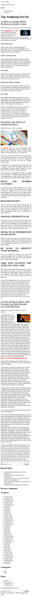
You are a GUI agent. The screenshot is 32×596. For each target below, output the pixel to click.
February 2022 (8, 552)
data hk (16, 107)
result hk (5, 148)
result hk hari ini (11, 291)
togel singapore (8, 11)
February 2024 (8, 515)
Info (8, 107)
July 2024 (7, 507)
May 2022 (7, 547)
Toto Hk (6, 12)
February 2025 (8, 496)
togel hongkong (16, 116)
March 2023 (7, 533)
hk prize (13, 108)
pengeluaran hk (24, 113)
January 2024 (8, 517)
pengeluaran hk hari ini (9, 290)
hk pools (7, 108)
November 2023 (8, 520)
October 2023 (8, 522)
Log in (6, 580)
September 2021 (8, 560)
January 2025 (8, 498)
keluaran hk (23, 110)
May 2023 (7, 530)
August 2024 (8, 506)
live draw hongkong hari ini (22, 286)
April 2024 (7, 512)
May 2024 (7, 510)
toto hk (23, 116)
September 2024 (8, 504)
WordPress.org (8, 585)
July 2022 (7, 544)
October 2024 (8, 502)
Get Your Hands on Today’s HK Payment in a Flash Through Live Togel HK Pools (15, 304)
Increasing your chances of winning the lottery (13, 123)
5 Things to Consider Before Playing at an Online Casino (13, 22)
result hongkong (25, 115)
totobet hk (10, 118)
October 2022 (8, 539)
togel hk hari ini (21, 293)
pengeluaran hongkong (7, 115)
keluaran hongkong (6, 111)
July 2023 (7, 526)
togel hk (3, 116)
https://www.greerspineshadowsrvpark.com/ (14, 358)
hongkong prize (14, 110)
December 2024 (8, 499)
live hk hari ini (9, 288)
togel (5, 572)
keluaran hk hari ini (23, 283)
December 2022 (8, 536)
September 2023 (8, 523)
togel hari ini (8, 30)
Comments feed (8, 583)
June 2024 (7, 509)
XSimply (22, 593)
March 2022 (7, 550)
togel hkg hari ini (8, 294)
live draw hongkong (8, 286)
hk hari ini (10, 282)
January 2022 (8, 554)
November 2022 (8, 538)
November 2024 (8, 501)
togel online (14, 296)
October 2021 (8, 558)
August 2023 (8, 525)
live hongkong (16, 113)
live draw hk (15, 111)
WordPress (11, 593)
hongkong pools (5, 110)
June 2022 (7, 546)
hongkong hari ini (21, 108)
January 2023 (8, 534)
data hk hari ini (23, 280)
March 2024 (7, 514)
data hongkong (23, 107)
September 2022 (8, 541)
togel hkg (8, 116)
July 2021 (7, 563)
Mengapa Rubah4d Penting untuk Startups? (16, 484)
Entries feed (7, 581)
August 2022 (8, 542)
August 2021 (8, 562)
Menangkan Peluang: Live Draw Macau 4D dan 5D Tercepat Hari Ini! (16, 479)
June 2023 (7, 528)
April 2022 (7, 549)
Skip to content (5, 1)
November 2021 (8, 557)
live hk (9, 113)
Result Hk (17, 115)
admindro (28, 27)
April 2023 (7, 531)
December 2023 (8, 518)
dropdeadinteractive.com (7, 4)
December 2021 (8, 555)
